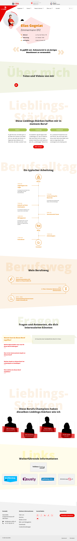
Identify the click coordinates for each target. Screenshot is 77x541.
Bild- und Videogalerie (25, 522)
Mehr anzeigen (38, 146)
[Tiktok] (48, 515)
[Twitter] (52, 515)
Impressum (64, 538)
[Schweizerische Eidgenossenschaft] (38, 3)
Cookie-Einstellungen (25, 527)
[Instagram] (37, 515)
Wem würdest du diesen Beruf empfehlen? (12, 370)
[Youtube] (37, 518)
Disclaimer (72, 538)
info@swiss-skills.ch (10, 521)
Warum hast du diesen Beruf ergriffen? (14, 339)
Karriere (21, 517)
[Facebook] (41, 515)
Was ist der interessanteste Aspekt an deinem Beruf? (14, 354)
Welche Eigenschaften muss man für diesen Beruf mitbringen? (14, 345)
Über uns (21, 515)
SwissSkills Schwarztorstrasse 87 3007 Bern (8, 516)
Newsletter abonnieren (67, 515)
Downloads (22, 524)
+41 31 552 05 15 (9, 523)
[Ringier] (57, 3)
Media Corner (23, 519)
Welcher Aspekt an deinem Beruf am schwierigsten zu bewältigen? (14, 362)
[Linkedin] (45, 515)
